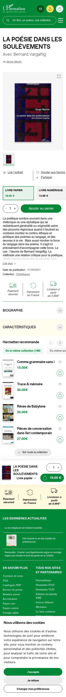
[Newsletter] (40, 8)
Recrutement (10, 598)
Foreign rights (11, 612)
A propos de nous (13, 575)
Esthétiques (23, 274)
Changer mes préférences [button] (33, 688)
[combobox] (27, 478)
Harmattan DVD (45, 584)
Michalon (41, 606)
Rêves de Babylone (31, 406)
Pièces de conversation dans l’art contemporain (34, 430)
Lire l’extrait (15, 172)
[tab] (18, 193)
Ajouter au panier (41, 208)
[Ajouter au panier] (60, 373)
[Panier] (59, 8)
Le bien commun (45, 611)
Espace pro (9, 603)
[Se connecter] (50, 8)
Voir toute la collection (34, 452)
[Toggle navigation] (60, 20)
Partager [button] (46, 177)
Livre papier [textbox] (25, 478)
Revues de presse (13, 589)
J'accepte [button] (33, 671)
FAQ (5, 580)
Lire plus (8, 263)
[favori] (60, 362)
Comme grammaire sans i (35, 362)
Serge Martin (13, 62)
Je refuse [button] (33, 680)
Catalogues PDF (12, 585)
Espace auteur (11, 608)
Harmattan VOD (45, 589)
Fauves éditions (45, 602)
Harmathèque (43, 580)
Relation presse (11, 594)
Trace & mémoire (30, 384)
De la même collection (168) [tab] (23, 350)
